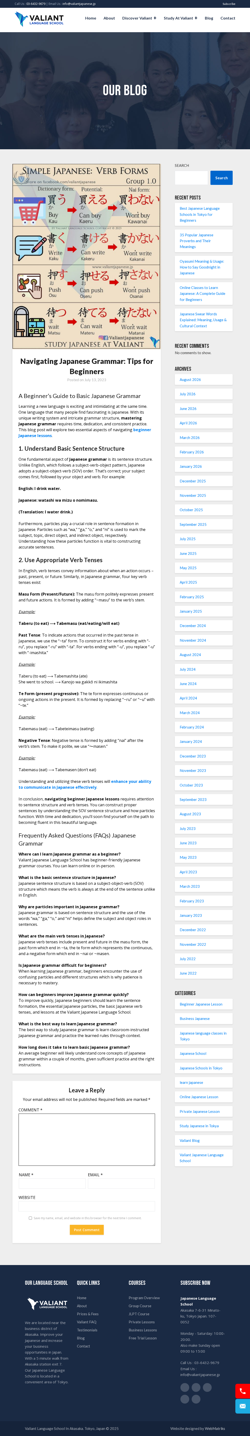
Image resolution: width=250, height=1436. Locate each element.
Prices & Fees (88, 1314)
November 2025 (193, 495)
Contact (227, 18)
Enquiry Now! (242, 1406)
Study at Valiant (178, 18)
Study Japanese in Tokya (199, 1126)
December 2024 (193, 625)
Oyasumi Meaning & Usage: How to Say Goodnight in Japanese (202, 267)
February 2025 (192, 597)
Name (26, 1174)
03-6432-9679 (35, 4)
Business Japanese (195, 1018)
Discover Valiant (137, 18)
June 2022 (188, 973)
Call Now (242, 1391)
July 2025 (188, 539)
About (109, 18)
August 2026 (190, 379)
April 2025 (188, 582)
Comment (30, 1110)
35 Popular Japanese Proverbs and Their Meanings (196, 241)
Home (90, 18)
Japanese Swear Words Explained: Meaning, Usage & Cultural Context (203, 320)
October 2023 (191, 785)
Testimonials (87, 1330)
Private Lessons (142, 1322)
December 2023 (193, 756)
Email (95, 1174)
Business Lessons (143, 1330)
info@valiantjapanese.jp (79, 4)
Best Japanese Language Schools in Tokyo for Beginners (200, 214)
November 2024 (193, 640)
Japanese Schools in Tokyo (201, 1068)
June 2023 (188, 843)
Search (182, 165)
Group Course (140, 1306)
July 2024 (188, 669)
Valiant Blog (190, 1140)
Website (27, 1197)
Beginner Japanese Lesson (201, 1004)
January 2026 (191, 466)
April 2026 (188, 423)
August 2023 (190, 814)
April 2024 (188, 698)
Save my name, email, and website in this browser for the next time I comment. (88, 1218)
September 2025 (193, 524)
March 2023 (190, 886)
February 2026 (192, 452)
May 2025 (188, 568)
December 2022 (193, 929)
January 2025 (191, 611)
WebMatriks (215, 1428)
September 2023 (193, 799)
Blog (209, 18)
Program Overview (144, 1298)
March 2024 (190, 712)
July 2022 (188, 959)
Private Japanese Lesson (200, 1111)
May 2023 (188, 857)
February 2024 (192, 727)
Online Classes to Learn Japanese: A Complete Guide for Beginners (202, 293)
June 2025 (188, 553)
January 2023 (191, 915)
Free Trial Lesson (143, 1338)
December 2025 (193, 481)
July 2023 (188, 828)
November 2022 (193, 944)
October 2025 (191, 510)
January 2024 (191, 741)
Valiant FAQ (86, 1322)
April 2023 (188, 872)
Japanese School (193, 1053)
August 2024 (190, 654)
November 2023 (193, 770)
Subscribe (229, 4)
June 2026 (188, 408)
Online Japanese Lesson (199, 1097)
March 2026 (190, 437)
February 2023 (192, 901)
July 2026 (188, 394)
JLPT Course (139, 1314)
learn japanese (191, 1082)
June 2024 (188, 683)
